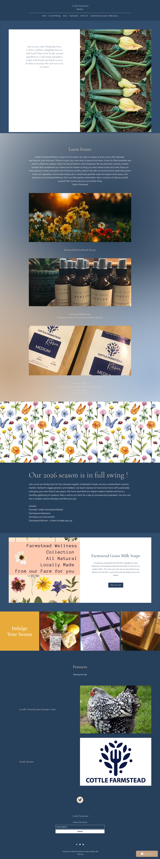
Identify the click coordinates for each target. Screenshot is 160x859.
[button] (115, 585)
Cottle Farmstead (80, 816)
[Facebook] (77, 844)
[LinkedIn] (83, 844)
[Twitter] (80, 844)
